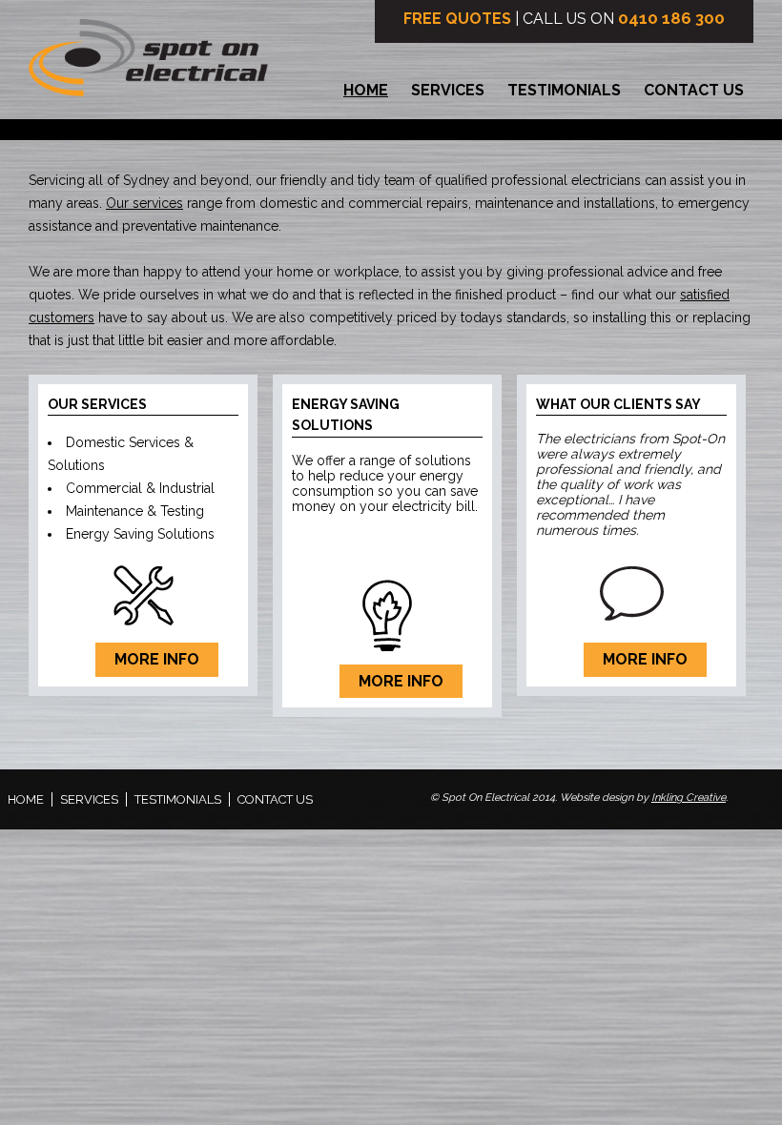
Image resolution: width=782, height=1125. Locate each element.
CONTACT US (694, 90)
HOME (365, 90)
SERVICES (447, 90)
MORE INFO (156, 659)
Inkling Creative (688, 797)
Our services (144, 203)
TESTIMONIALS (564, 90)
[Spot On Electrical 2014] (148, 65)
